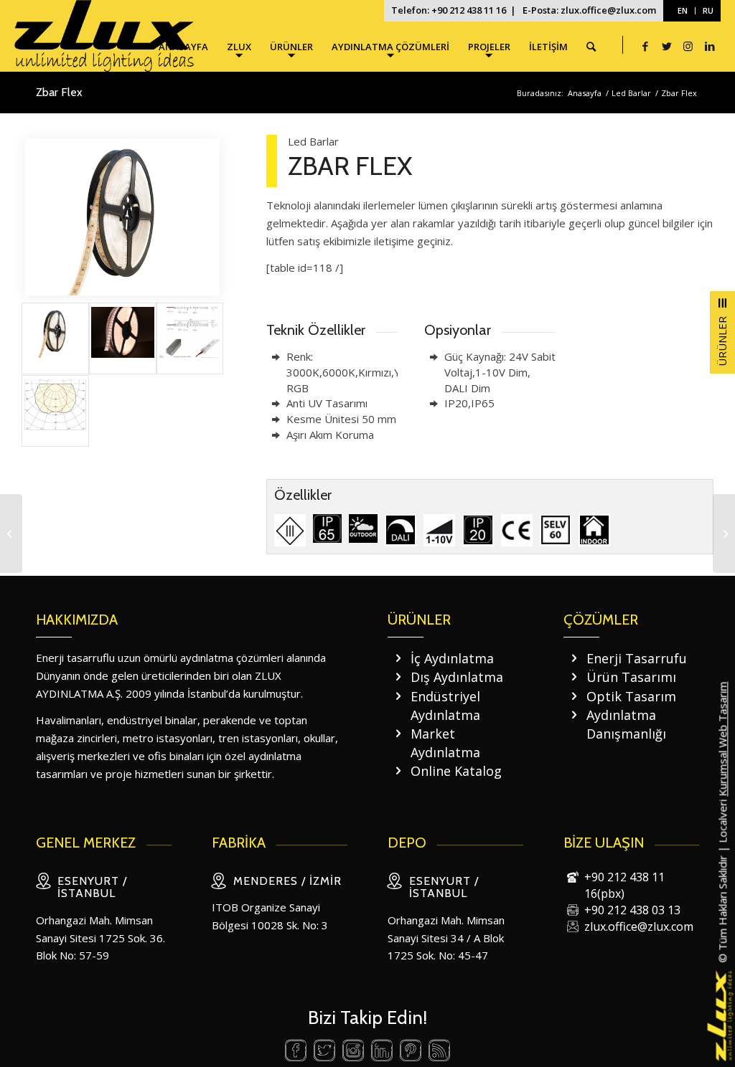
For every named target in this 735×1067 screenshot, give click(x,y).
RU (708, 10)
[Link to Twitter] (667, 46)
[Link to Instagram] (688, 46)
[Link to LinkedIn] (710, 46)
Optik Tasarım (631, 696)
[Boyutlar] (190, 338)
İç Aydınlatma (452, 658)
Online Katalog (456, 770)
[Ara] (591, 47)
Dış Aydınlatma (457, 677)
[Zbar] (724, 533)
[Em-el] (11, 533)
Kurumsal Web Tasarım (722, 738)
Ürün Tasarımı (631, 677)
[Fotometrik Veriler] (55, 411)
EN (683, 10)
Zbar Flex (59, 92)
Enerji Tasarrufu (636, 658)
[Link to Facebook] (645, 46)
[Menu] (722, 332)
